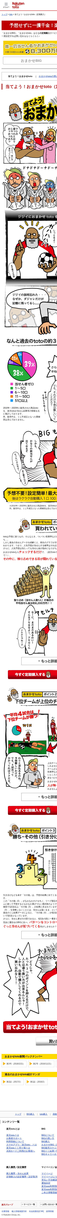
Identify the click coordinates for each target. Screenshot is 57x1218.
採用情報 (50, 1211)
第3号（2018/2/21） (15, 1064)
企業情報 (5, 1211)
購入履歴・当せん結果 (17, 1173)
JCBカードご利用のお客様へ (20, 1151)
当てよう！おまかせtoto (20, 76)
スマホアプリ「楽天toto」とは (21, 1144)
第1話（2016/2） (38, 1082)
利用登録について (15, 1141)
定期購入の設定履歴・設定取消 (21, 1176)
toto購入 (43, 1114)
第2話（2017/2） (14, 1082)
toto (11, 14)
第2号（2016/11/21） (43, 1064)
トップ (4, 14)
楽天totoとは (12, 1135)
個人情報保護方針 (19, 1211)
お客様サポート (14, 1138)
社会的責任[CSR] (36, 1211)
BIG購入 (30, 1114)
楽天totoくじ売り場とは (18, 1148)
